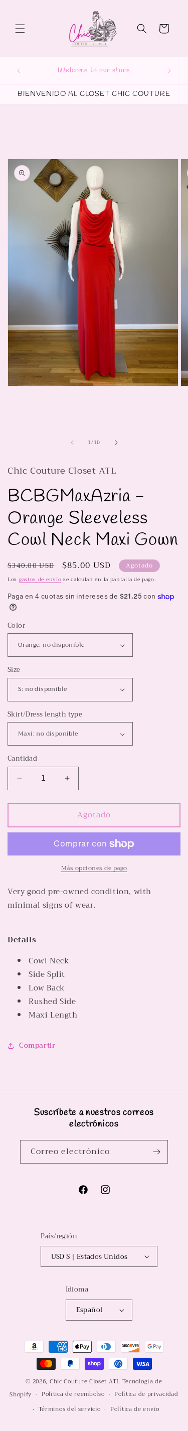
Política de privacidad (146, 1394)
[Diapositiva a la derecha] (116, 443)
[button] (20, 29)
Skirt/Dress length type (45, 714)
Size (14, 670)
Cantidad (22, 759)
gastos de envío (40, 579)
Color (16, 626)
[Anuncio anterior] (19, 71)
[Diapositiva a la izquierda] (72, 443)
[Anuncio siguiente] (169, 71)
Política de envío (134, 1409)
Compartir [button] (37, 1045)
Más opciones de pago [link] (94, 868)
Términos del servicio (70, 1409)
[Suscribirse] (156, 1152)
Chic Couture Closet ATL (86, 1381)
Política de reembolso (73, 1394)
